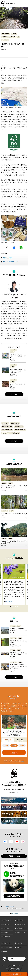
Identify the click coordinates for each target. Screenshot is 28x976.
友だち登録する (14, 896)
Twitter (7, 248)
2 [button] (12, 606)
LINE (21, 248)
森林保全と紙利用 (7, 257)
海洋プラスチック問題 (7, 426)
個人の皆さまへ (21, 924)
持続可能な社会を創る (14, 807)
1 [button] (10, 606)
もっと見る (14, 394)
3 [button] (15, 606)
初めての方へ (6, 924)
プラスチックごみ (19, 426)
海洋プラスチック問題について (10, 261)
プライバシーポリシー (8, 947)
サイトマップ (20, 947)
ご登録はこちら (14, 856)
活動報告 (14, 33)
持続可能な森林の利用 (20, 429)
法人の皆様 (6, 928)
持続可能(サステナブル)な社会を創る (10, 36)
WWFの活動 (20, 920)
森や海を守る (14, 822)
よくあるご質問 (21, 932)
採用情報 (5, 932)
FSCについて (5, 40)
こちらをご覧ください (16, 969)
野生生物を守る (14, 815)
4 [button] (17, 606)
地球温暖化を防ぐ (14, 800)
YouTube (17, 841)
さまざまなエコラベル (7, 429)
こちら (22, 761)
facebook (14, 248)
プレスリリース (6, 943)
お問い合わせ (6, 936)
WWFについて (6, 920)
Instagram (23, 841)
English (5, 951)
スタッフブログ (5, 33)
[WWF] (1, 906)
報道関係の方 (20, 928)
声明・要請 (19, 943)
